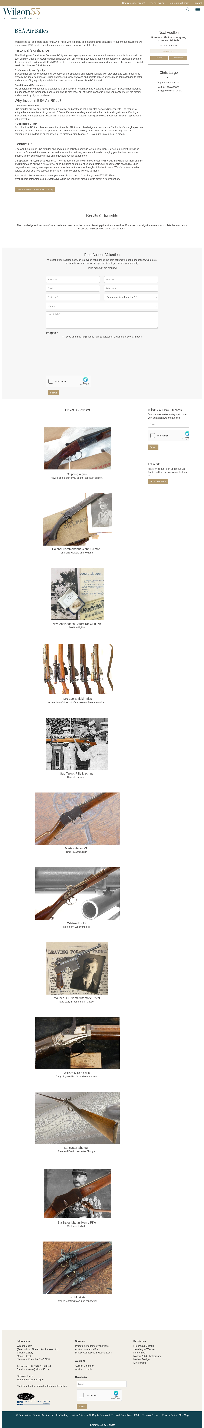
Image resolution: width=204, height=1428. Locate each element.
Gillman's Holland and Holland (76, 552)
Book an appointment (133, 3)
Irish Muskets (77, 1297)
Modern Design (141, 1359)
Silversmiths (139, 1363)
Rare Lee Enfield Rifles (77, 698)
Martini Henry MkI (77, 848)
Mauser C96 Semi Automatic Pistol (77, 998)
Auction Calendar (84, 1366)
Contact (198, 3)
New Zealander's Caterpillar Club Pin (77, 623)
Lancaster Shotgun (76, 1147)
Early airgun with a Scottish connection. (77, 1076)
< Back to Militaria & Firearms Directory (35, 189)
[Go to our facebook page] (136, 1382)
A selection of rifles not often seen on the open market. (76, 702)
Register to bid (169, 51)
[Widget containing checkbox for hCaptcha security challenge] (68, 381)
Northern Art (139, 1352)
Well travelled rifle (76, 1226)
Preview (159, 58)
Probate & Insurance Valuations (92, 1346)
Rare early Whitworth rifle (76, 927)
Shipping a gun (77, 474)
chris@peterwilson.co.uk (34, 179)
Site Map (184, 1415)
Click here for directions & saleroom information (42, 1386)
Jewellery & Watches (144, 1349)
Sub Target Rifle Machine (76, 773)
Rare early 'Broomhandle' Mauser (76, 1001)
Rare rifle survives (76, 777)
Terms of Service (151, 1415)
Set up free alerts (158, 481)
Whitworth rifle (76, 923)
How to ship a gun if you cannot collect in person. (77, 478)
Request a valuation (179, 3)
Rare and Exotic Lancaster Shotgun (77, 1151)
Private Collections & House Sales (93, 1352)
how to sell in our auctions (111, 228)
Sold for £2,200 (77, 627)
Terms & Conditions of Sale (125, 1415)
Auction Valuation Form (87, 1349)
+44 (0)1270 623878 (40, 1366)
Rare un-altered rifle (76, 852)
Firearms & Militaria (143, 1346)
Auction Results (83, 1369)
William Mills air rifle (77, 1072)
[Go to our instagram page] (155, 1382)
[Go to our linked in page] (142, 1382)
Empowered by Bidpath (102, 1425)
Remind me (178, 58)
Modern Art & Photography (147, 1356)
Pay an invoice (156, 3)
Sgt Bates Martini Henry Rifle (76, 1222)
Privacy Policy (169, 1415)
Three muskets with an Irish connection (76, 1301)
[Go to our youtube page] (148, 1382)
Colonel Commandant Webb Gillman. (76, 549)
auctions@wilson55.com (37, 1369)
